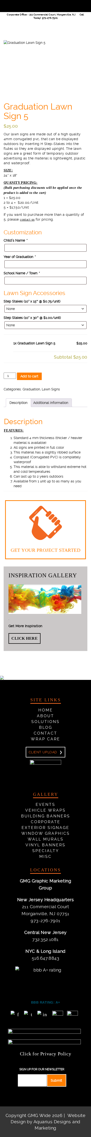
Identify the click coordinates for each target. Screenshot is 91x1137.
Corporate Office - (41, 14)
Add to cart (29, 376)
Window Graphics (45, 833)
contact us (27, 219)
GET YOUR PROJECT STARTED (45, 550)
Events (45, 804)
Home (45, 710)
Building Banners (45, 816)
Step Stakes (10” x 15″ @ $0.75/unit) (32, 301)
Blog (45, 727)
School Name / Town (21, 273)
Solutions (45, 721)
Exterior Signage (45, 827)
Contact (45, 733)
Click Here (24, 638)
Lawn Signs (51, 389)
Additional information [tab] (50, 403)
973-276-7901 (50, 18)
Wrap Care (45, 739)
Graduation (31, 389)
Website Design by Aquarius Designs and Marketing (48, 1121)
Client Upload (43, 752)
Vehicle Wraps (45, 810)
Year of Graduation (19, 257)
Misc (45, 856)
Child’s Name (15, 240)
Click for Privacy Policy (45, 1053)
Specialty (45, 850)
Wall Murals (46, 839)
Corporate (45, 822)
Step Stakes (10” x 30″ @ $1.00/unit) (32, 318)
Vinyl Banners (45, 845)
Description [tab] (18, 403)
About (45, 716)
